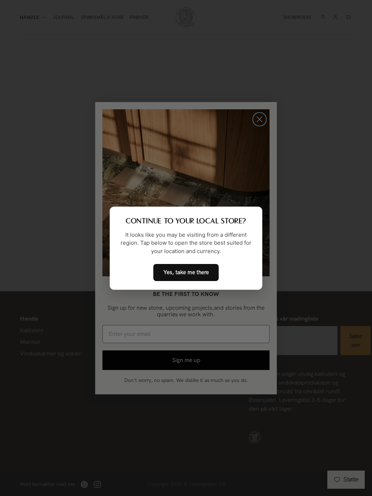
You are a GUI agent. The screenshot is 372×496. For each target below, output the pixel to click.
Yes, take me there (186, 272)
